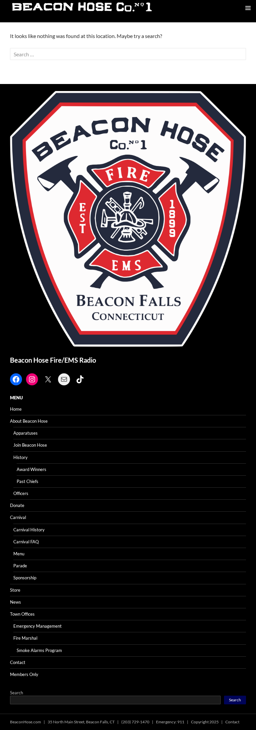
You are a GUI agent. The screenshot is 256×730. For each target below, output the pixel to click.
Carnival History (29, 529)
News (15, 602)
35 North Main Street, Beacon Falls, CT (81, 721)
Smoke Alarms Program (39, 650)
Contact (17, 662)
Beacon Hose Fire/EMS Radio (53, 360)
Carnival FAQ (26, 541)
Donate (17, 505)
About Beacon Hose (29, 421)
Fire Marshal (25, 638)
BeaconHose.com (25, 721)
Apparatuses (25, 433)
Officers (20, 493)
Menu (18, 553)
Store (15, 590)
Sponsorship (24, 577)
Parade (20, 565)
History (20, 457)
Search (16, 692)
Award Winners (31, 469)
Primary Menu (248, 8)
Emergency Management (37, 626)
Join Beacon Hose (30, 445)
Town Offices (22, 614)
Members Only (24, 674)
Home (16, 409)
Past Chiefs (27, 481)
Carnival (18, 517)
